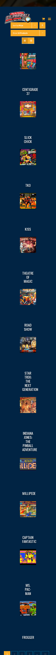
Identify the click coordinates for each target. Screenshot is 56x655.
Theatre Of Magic (28, 277)
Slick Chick (28, 139)
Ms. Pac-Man (28, 589)
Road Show (28, 327)
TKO (28, 185)
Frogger (28, 637)
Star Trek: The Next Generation (30, 381)
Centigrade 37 (30, 91)
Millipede (29, 493)
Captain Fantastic (29, 539)
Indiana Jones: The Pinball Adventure (29, 441)
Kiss (28, 229)
